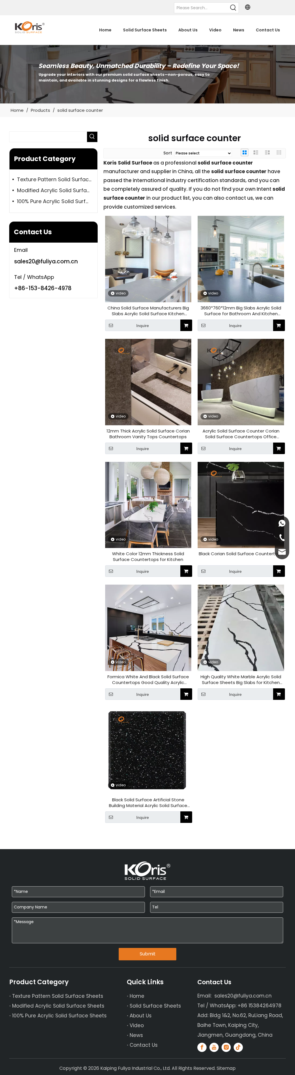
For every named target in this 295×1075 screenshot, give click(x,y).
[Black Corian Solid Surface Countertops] (241, 504)
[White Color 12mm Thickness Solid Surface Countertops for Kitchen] (148, 504)
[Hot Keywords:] (233, 8)
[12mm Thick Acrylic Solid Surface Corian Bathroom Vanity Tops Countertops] (148, 382)
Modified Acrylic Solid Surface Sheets (57, 190)
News (136, 1035)
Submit (148, 954)
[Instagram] (226, 1047)
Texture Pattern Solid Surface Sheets (57, 179)
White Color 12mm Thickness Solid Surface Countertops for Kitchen (148, 556)
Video (137, 1025)
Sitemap (226, 1068)
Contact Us (144, 1045)
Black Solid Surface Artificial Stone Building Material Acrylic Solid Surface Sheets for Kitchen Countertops (148, 802)
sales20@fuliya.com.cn (46, 261)
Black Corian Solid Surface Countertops (241, 554)
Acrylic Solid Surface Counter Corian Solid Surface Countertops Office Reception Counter (241, 434)
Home (137, 996)
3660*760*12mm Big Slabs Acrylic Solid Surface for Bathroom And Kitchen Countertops (241, 311)
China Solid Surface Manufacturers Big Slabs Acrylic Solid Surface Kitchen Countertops (148, 311)
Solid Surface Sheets (155, 1005)
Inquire (142, 325)
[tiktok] (238, 1047)
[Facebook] (202, 1047)
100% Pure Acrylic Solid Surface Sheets (57, 201)
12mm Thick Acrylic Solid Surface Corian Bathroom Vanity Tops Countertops (148, 434)
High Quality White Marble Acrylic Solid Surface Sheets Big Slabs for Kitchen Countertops (241, 679)
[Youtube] (214, 1047)
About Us (141, 1015)
